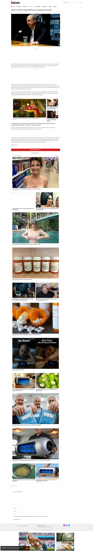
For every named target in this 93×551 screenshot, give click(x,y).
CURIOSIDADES (44, 6)
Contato (18, 525)
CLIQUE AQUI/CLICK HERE (48, 526)
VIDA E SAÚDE (25, 6)
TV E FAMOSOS (18, 6)
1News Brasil (25, 12)
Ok (27, 548)
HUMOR (50, 6)
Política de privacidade (23, 525)
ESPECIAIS (55, 6)
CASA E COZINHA (37, 6)
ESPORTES (31, 6)
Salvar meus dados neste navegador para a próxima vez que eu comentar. (31, 516)
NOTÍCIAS (12, 6)
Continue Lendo (34, 149)
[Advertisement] (35, 55)
